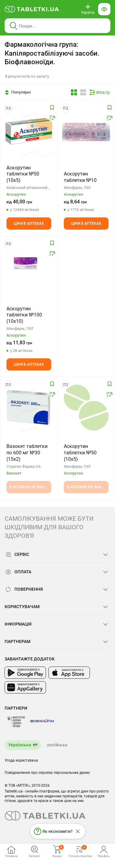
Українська (19, 744)
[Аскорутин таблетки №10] (86, 131)
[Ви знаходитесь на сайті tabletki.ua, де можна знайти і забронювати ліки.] (32, 9)
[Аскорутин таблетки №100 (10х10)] (28, 267)
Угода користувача (21, 760)
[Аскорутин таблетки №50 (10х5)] (28, 131)
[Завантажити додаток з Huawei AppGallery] (25, 687)
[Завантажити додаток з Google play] (25, 673)
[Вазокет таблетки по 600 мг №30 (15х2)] (28, 408)
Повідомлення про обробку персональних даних (47, 772)
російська (57, 744)
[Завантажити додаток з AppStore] (69, 673)
